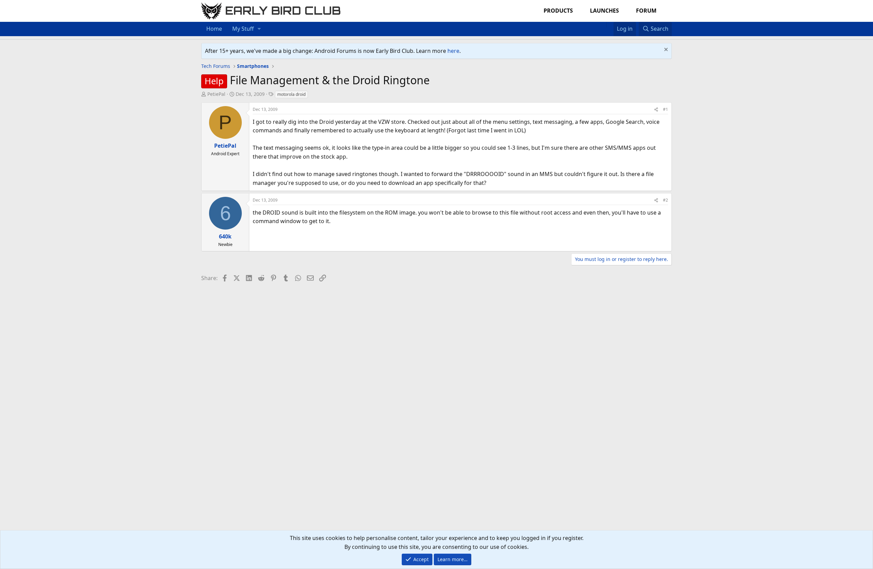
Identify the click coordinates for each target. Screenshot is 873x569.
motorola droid (291, 94)
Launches (604, 10)
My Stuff (243, 28)
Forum (646, 10)
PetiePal (216, 94)
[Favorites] (609, 24)
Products (558, 10)
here (453, 51)
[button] (259, 29)
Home (214, 28)
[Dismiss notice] (665, 50)
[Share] (656, 109)
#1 (665, 109)
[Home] (603, 24)
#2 (665, 200)
